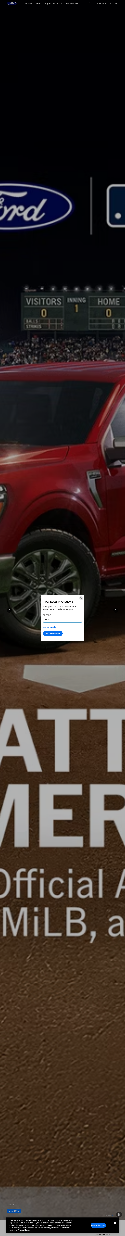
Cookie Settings (98, 1225)
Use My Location (50, 627)
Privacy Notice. (24, 1230)
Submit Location (53, 633)
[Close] (81, 598)
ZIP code (47, 615)
